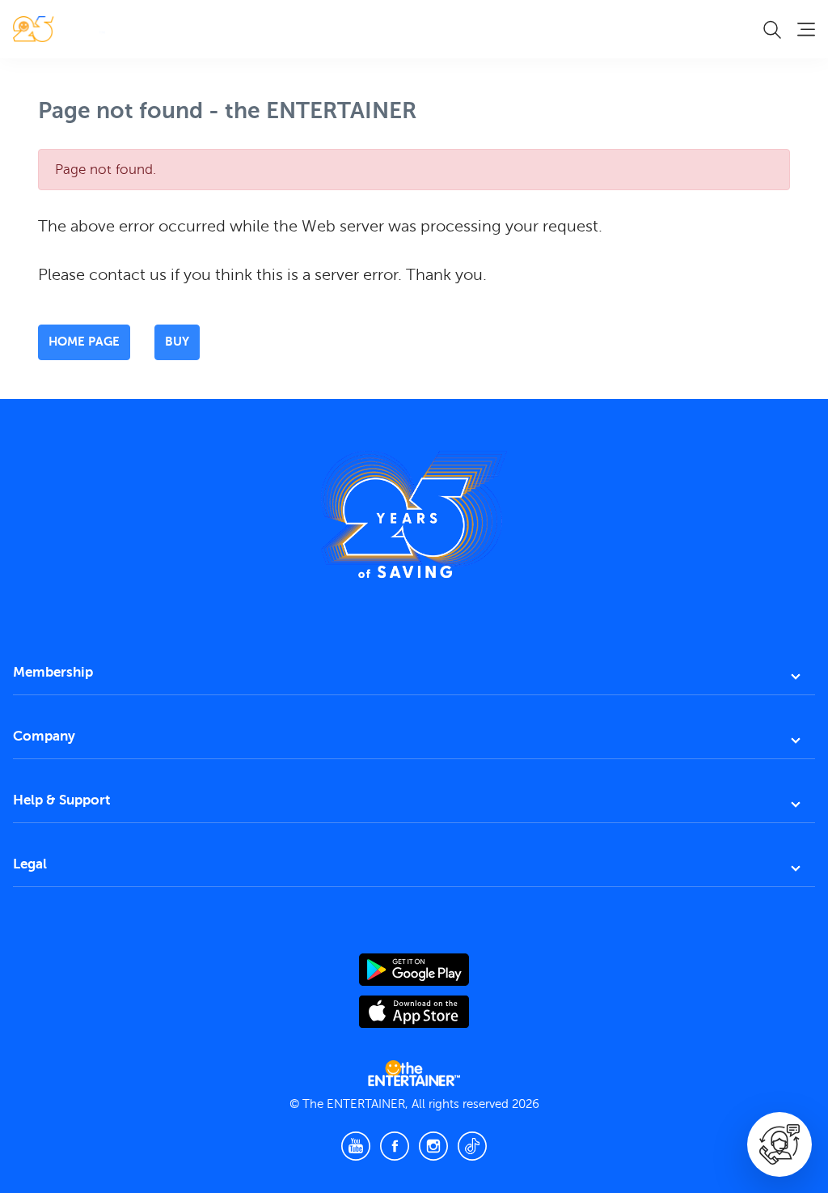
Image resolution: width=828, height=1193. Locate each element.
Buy (177, 341)
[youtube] (355, 1146)
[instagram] (433, 1146)
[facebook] (394, 1146)
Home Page (84, 341)
